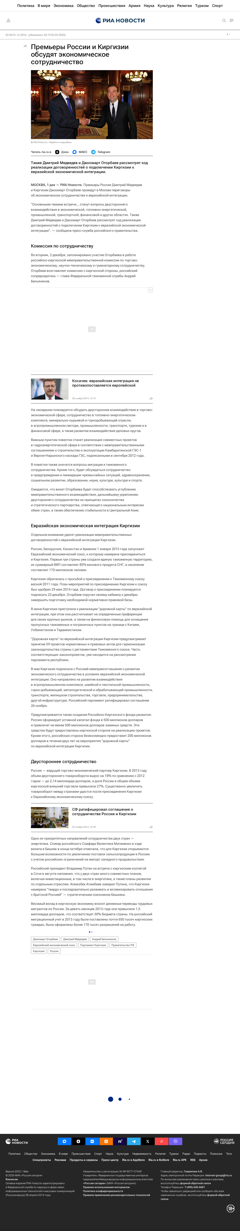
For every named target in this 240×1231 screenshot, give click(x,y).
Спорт (98, 1153)
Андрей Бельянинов (104, 939)
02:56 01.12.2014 (16, 34)
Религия (160, 1153)
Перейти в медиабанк (60, 142)
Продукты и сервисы (84, 1160)
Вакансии (12, 1179)
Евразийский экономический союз (54, 945)
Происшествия (81, 1153)
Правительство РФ (122, 945)
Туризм (174, 1153)
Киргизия (39, 951)
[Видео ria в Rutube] (120, 1141)
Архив (203, 1160)
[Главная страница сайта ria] (120, 20)
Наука (109, 1153)
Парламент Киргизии (93, 945)
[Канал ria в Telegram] (134, 1141)
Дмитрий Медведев (75, 939)
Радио (186, 1153)
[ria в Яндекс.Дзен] (78, 1141)
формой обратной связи (195, 1183)
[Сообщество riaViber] (175, 1141)
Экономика (48, 1153)
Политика (14, 1153)
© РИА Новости (39, 142)
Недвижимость (142, 1153)
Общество (30, 1153)
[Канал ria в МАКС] (64, 1141)
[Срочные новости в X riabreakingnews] (161, 1141)
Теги (229, 1153)
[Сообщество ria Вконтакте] (92, 1141)
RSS (192, 1160)
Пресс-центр (109, 1160)
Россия (54, 951)
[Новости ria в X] (147, 1141)
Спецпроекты (42, 1160)
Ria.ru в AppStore (133, 1160)
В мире (63, 1153)
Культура (123, 1153)
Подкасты (200, 1153)
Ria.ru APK (180, 1160)
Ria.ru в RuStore (158, 1160)
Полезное (216, 1153)
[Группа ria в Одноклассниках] (106, 1141)
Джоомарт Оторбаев (45, 939)
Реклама (60, 1160)
